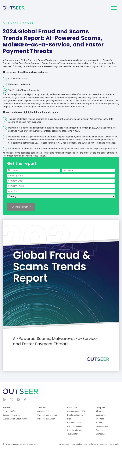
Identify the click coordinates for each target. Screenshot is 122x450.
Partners (99, 422)
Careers (99, 430)
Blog (69, 419)
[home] (14, 8)
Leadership (101, 415)
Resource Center (74, 422)
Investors (100, 419)
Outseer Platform (10, 411)
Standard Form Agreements (95, 444)
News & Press (102, 426)
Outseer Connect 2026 (76, 411)
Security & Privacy (74, 430)
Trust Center (72, 434)
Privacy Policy (76, 444)
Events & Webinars (75, 415)
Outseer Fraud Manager (47, 415)
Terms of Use (63, 444)
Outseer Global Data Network (15, 419)
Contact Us (100, 434)
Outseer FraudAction (46, 419)
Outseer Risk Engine (11, 415)
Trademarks (114, 444)
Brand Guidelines (74, 426)
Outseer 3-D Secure (45, 411)
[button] (113, 8)
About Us (100, 411)
